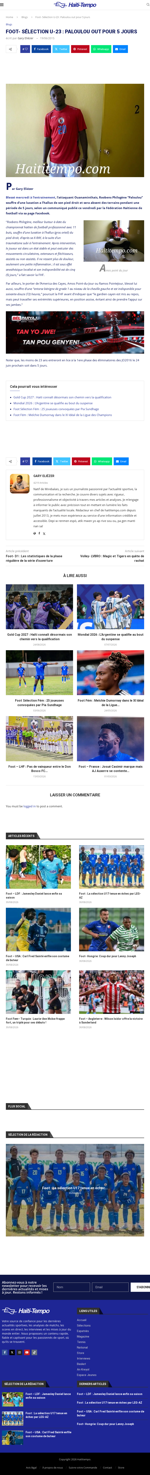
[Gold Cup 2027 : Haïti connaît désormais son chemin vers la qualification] (39, 606)
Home (9, 17)
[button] (9, 1190)
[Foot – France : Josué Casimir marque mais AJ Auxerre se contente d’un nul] (110, 738)
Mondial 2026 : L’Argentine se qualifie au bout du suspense (53, 403)
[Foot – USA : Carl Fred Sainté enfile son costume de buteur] (38, 929)
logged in (29, 806)
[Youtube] (27, 1352)
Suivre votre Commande (83, 1467)
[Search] (148, 5)
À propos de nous (52, 1467)
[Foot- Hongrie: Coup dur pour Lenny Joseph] (111, 929)
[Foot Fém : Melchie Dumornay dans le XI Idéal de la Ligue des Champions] (110, 672)
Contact (107, 1467)
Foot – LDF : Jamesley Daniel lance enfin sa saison (34, 895)
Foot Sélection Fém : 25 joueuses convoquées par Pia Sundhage (56, 409)
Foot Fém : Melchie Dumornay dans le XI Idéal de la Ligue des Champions (62, 415)
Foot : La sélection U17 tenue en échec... (75, 1188)
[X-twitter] (12, 1352)
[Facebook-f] (4, 1352)
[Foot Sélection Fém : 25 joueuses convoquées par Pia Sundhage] (39, 672)
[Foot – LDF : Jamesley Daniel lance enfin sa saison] (38, 867)
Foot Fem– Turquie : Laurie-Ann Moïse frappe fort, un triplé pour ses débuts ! (35, 1020)
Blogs (24, 17)
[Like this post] (26, 49)
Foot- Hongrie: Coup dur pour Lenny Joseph (107, 956)
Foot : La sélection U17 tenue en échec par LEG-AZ (110, 895)
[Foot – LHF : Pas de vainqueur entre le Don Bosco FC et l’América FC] (39, 738)
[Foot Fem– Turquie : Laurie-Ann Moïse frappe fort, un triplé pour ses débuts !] (38, 992)
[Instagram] (19, 1352)
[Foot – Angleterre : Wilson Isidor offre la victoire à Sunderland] (111, 992)
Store (121, 1467)
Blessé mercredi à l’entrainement (30, 197)
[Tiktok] (34, 1352)
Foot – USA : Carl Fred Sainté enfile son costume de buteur (37, 958)
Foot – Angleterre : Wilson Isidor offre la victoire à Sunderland (111, 1020)
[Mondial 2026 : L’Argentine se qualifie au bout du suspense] (110, 606)
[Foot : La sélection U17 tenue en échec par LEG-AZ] (111, 867)
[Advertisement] (75, 67)
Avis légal (31, 1467)
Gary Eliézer (25, 38)
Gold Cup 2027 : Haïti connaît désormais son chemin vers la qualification (62, 397)
